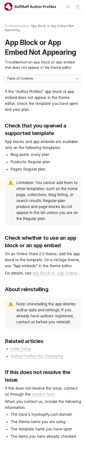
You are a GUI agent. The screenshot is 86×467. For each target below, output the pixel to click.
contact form (43, 394)
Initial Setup (21, 349)
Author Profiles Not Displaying (37, 356)
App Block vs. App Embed (54, 273)
